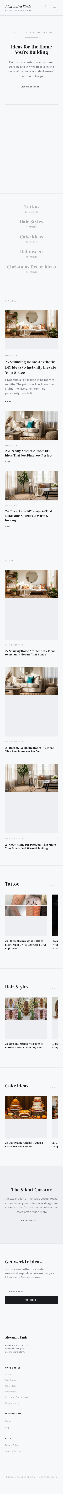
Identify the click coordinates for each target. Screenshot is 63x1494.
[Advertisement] (31, 160)
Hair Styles (10, 1380)
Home (8, 1421)
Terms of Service (13, 1451)
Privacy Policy (12, 1445)
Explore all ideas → (31, 86)
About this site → (31, 1220)
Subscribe (31, 1300)
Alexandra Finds (18, 6)
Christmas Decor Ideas (16, 1397)
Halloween (10, 1391)
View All (53, 885)
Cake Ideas (10, 1386)
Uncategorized (12, 1403)
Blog (7, 1427)
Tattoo (8, 1374)
